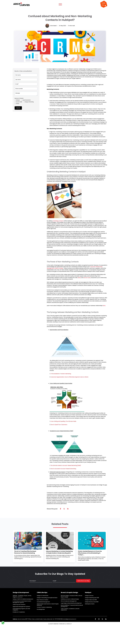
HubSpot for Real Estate (42, 595)
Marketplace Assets (89, 604)
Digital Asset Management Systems (21, 606)
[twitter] (64, 509)
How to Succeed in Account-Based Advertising (63, 468)
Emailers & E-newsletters (19, 612)
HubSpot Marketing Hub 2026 (92, 597)
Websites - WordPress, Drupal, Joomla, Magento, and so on (22, 596)
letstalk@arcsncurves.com (69, 619)
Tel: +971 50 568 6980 (57, 619)
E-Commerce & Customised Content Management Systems (22, 601)
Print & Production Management (69, 601)
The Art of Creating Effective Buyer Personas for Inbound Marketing (25, 552)
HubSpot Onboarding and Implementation (47, 597)
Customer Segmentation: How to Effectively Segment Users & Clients (69, 377)
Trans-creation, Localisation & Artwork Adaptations (70, 609)
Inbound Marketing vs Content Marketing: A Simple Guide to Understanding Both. (59, 552)
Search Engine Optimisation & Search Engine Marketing (48, 604)
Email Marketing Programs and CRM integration (21, 609)
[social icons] (95, 619)
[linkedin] (67, 509)
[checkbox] (26, 102)
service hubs (87, 277)
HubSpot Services (89, 595)
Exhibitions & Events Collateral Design (70, 599)
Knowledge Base (41, 609)
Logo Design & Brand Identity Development (71, 603)
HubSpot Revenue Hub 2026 (91, 601)
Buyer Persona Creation (42, 599)
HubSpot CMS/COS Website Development (23, 599)
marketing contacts (58, 221)
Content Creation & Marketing (44, 607)
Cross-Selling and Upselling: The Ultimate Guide (63, 421)
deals (79, 277)
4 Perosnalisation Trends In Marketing (60, 373)
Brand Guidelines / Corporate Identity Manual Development (72, 606)
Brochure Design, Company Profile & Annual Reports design (71, 596)
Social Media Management (43, 601)
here (104, 305)
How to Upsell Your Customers (59, 424)
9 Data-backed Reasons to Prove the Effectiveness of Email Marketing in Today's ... (90, 553)
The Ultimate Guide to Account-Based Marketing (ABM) (65, 465)
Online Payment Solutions (19, 604)
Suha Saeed (53, 25)
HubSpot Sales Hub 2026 (91, 599)
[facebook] (60, 509)
